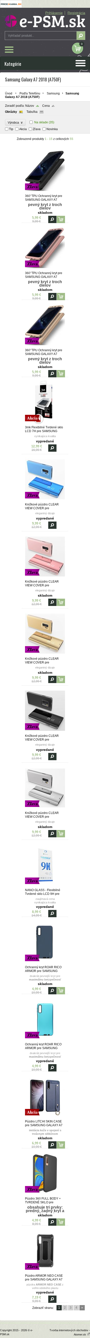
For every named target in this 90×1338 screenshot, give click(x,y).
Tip (11, 129)
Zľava (36, 129)
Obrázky (11, 112)
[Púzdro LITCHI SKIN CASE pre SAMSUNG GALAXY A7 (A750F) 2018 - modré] (45, 1117)
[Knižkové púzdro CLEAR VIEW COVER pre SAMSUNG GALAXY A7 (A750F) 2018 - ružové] (45, 577)
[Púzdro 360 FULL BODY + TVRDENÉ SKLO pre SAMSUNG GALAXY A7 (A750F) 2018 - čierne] (45, 1194)
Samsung (53, 93)
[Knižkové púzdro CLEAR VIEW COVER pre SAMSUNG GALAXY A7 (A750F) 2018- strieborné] (45, 809)
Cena (46, 106)
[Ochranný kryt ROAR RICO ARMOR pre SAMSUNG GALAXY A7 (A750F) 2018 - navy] (45, 963)
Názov (29, 106)
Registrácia (76, 13)
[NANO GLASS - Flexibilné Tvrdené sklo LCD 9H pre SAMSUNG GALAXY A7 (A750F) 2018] (45, 886)
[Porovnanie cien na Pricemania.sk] (11, 7)
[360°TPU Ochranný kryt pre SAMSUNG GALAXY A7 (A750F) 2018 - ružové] (45, 269)
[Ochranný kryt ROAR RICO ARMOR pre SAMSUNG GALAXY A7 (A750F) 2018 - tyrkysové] (45, 1040)
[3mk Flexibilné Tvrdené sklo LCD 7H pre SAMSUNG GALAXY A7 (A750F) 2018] (45, 423)
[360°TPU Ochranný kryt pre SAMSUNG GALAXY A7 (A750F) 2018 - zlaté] (45, 346)
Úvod (8, 93)
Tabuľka (32, 112)
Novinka (52, 129)
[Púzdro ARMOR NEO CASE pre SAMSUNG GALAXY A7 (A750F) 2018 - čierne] (45, 1271)
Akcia (23, 129)
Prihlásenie (54, 13)
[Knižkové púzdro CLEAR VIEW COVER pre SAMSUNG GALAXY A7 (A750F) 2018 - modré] (45, 500)
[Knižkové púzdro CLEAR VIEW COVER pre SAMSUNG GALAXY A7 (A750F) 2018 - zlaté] (45, 654)
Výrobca (15, 122)
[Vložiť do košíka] (61, 219)
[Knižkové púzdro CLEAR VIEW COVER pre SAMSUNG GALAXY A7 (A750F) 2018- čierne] (45, 732)
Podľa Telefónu (30, 93)
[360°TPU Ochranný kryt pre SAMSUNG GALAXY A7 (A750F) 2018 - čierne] (45, 192)
